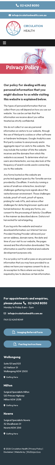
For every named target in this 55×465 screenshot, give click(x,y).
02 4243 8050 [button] (29, 5)
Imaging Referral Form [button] (29, 332)
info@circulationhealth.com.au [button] (28, 15)
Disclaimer (8, 452)
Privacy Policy (35, 448)
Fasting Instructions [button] (29, 344)
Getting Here (11, 377)
